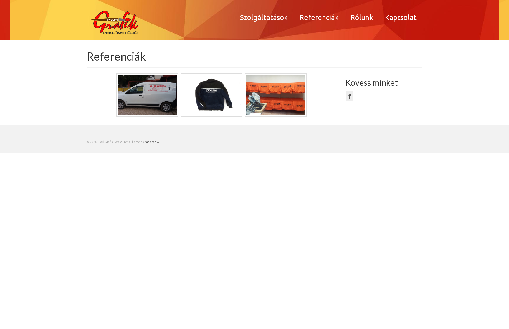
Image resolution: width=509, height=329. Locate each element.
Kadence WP (153, 141)
